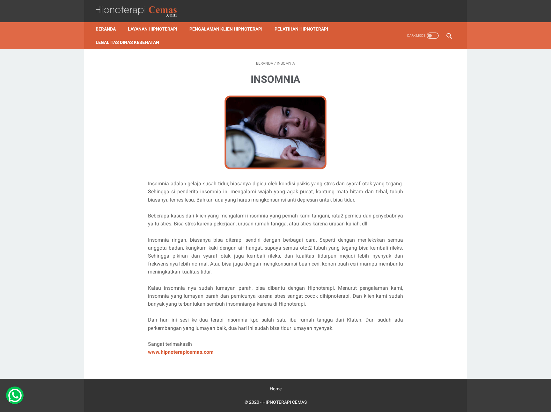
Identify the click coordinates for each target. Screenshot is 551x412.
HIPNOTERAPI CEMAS (284, 402)
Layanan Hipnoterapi (152, 29)
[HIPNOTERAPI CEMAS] (140, 11)
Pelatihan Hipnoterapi (301, 29)
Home (276, 388)
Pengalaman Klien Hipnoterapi (225, 29)
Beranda (106, 29)
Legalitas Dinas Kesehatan (127, 42)
